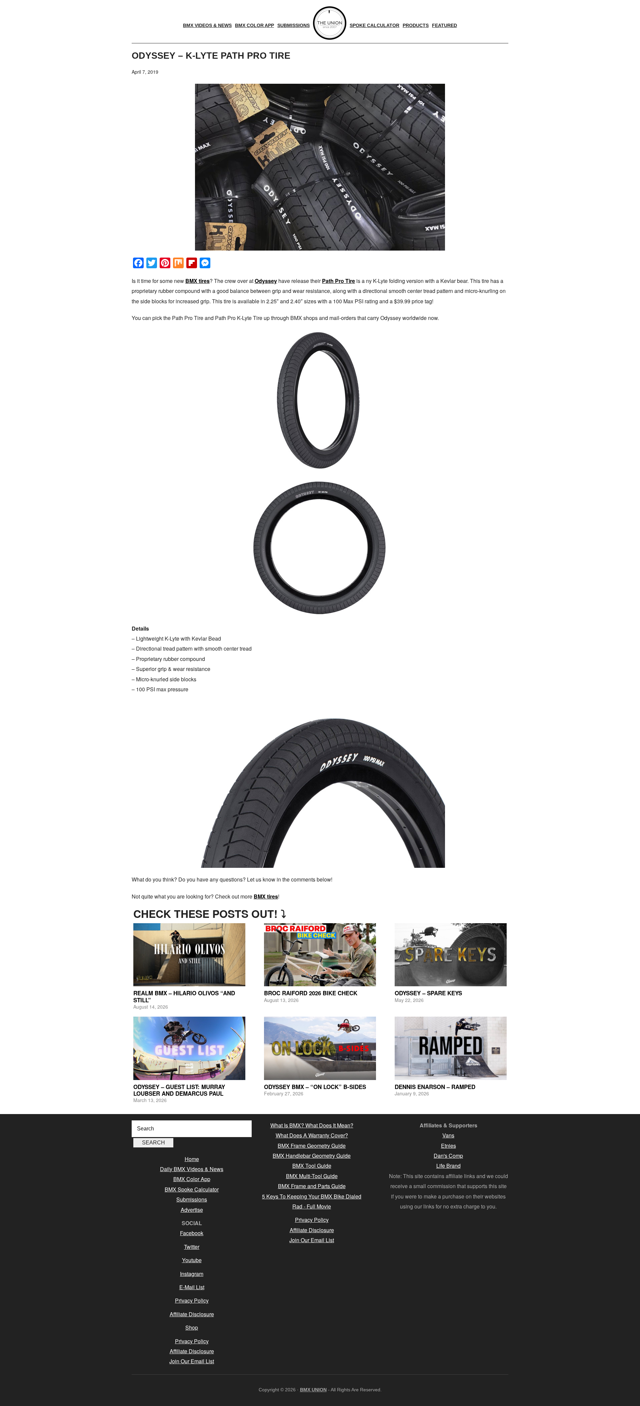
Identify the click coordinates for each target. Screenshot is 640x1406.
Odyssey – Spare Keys (428, 993)
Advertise (192, 1209)
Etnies (448, 1145)
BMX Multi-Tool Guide (312, 1176)
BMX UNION (313, 1389)
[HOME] (329, 23)
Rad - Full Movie (311, 1206)
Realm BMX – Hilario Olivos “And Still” (184, 996)
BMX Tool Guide (311, 1165)
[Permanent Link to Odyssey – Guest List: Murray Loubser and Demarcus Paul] (189, 1048)
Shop (191, 1327)
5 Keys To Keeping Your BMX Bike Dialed (311, 1196)
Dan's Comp (448, 1155)
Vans (448, 1135)
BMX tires (197, 281)
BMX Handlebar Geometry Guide (312, 1155)
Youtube (192, 1260)
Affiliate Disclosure (192, 1314)
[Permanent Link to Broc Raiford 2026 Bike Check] (320, 954)
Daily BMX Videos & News (191, 1169)
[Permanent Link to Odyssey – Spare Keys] (451, 954)
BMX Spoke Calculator (192, 1189)
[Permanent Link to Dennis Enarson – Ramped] (451, 1048)
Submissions (191, 1199)
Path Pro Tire (338, 281)
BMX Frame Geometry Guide (312, 1145)
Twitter (191, 1247)
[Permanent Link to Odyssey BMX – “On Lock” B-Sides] (320, 1048)
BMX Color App (191, 1179)
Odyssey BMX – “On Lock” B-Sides (315, 1087)
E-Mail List (191, 1287)
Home (192, 1159)
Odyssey (266, 281)
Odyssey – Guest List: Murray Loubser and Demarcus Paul (179, 1090)
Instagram (191, 1274)
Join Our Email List (191, 1361)
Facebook (191, 1233)
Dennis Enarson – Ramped (435, 1087)
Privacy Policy (192, 1300)
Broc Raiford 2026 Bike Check (310, 993)
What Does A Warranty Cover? (312, 1135)
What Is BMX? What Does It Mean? (311, 1125)
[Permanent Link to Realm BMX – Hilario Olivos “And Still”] (189, 954)
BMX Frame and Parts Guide (312, 1186)
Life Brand (448, 1165)
